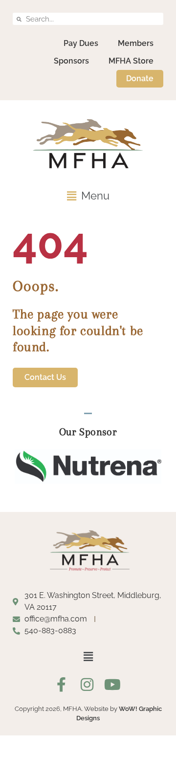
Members (136, 43)
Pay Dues (81, 43)
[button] (88, 196)
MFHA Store (131, 61)
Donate (140, 78)
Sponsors (71, 61)
